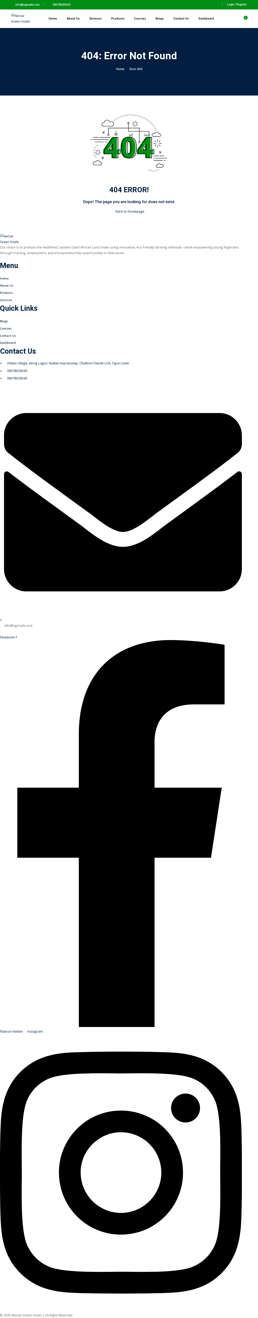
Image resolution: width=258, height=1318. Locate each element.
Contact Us (181, 18)
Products (117, 18)
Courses (140, 18)
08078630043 (61, 5)
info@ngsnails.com (28, 5)
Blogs (160, 18)
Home (53, 18)
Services (95, 18)
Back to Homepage (129, 211)
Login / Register (237, 4)
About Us (73, 18)
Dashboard (206, 18)
